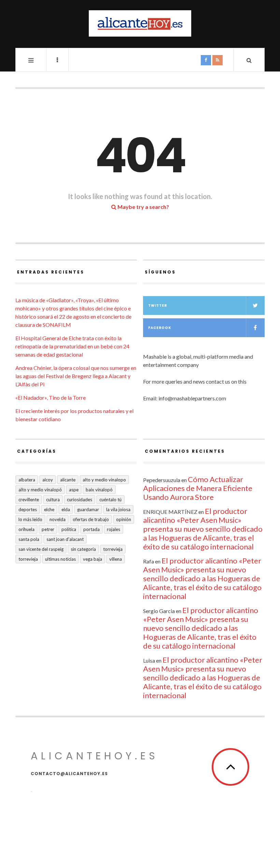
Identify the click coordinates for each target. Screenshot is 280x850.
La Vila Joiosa (118, 509)
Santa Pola (28, 539)
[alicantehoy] (140, 23)
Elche (49, 509)
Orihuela (26, 529)
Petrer (48, 529)
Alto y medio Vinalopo (104, 479)
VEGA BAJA (92, 559)
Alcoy (47, 479)
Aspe (74, 489)
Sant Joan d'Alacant (65, 539)
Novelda (58, 519)
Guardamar (88, 509)
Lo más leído (30, 519)
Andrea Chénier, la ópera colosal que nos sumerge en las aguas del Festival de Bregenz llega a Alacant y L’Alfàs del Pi (75, 375)
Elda (65, 509)
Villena (115, 559)
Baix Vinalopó (99, 489)
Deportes (27, 509)
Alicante (67, 479)
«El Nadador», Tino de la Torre (50, 397)
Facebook (159, 327)
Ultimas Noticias (60, 559)
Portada (91, 529)
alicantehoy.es (94, 755)
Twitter (157, 305)
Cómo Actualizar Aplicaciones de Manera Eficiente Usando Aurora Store (197, 488)
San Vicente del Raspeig (41, 549)
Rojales (113, 529)
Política (68, 529)
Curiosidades (79, 499)
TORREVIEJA (28, 559)
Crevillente (28, 499)
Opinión (123, 519)
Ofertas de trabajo (91, 519)
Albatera (26, 479)
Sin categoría (83, 549)
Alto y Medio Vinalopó (40, 489)
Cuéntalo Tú (110, 499)
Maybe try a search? (142, 206)
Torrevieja (113, 549)
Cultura (53, 499)
